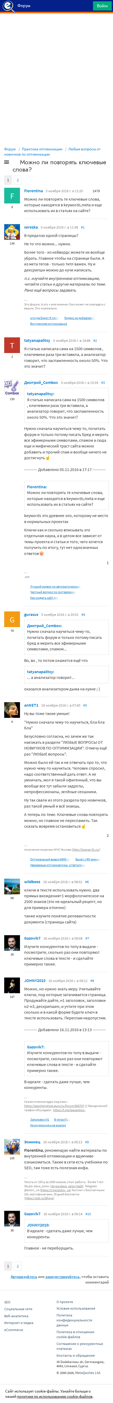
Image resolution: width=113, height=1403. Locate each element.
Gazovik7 (32, 938)
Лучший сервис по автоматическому (55, 586)
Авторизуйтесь (24, 1276)
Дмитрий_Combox (41, 382)
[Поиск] (87, 7)
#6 (87, 881)
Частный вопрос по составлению (53, 592)
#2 (95, 340)
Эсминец (32, 1141)
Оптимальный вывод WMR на (50, 859)
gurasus (31, 614)
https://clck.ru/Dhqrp (39, 1198)
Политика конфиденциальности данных (74, 1320)
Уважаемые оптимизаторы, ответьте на (58, 865)
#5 (85, 705)
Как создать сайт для (44, 598)
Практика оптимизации (42, 148)
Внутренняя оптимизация (48, 324)
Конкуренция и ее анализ (48, 1125)
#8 (92, 980)
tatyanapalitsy (37, 340)
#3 (103, 382)
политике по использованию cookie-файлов (55, 1396)
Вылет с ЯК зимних (88, 859)
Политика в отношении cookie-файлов (75, 1334)
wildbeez (32, 881)
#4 (83, 614)
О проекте (64, 1301)
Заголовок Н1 (39, 1119)
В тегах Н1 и (62, 1119)
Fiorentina (33, 190)
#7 (87, 938)
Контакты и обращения (75, 1355)
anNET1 (31, 705)
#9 (87, 1142)
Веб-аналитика (16, 1316)
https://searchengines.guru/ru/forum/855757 (54, 1106)
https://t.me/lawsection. (69, 1110)
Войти (102, 6)
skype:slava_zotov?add (67, 1186)
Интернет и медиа (18, 1322)
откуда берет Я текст (44, 318)
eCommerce (13, 1329)
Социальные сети (18, 1309)
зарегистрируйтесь (62, 1276)
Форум (10, 148)
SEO (7, 1302)
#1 (83, 227)
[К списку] (15, 163)
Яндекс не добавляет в (79, 318)
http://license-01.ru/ (86, 849)
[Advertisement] (56, 26)
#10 (88, 1214)
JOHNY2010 (34, 980)
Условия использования (75, 1308)
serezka (31, 227)
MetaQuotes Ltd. (88, 1372)
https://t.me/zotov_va (55, 1190)
